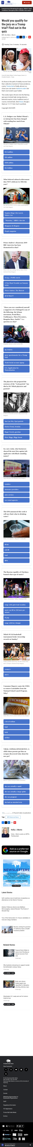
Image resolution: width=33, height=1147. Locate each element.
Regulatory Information (9, 1105)
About (5, 1086)
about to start (21, 88)
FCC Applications (7, 1108)
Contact (5, 1089)
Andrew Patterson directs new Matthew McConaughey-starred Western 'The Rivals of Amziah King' (15, 909)
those (21, 102)
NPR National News (13, 817)
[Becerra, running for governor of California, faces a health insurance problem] (7, 929)
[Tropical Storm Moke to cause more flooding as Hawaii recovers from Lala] (8, 953)
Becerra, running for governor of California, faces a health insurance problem (22, 928)
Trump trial (10, 86)
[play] (3, 1145)
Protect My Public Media (9, 1112)
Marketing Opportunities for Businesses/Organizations (10, 1097)
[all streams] (31, 1145)
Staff (4, 1101)
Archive (5, 1116)
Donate (27, 2)
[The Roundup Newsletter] (16, 873)
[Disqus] (16, 1033)
